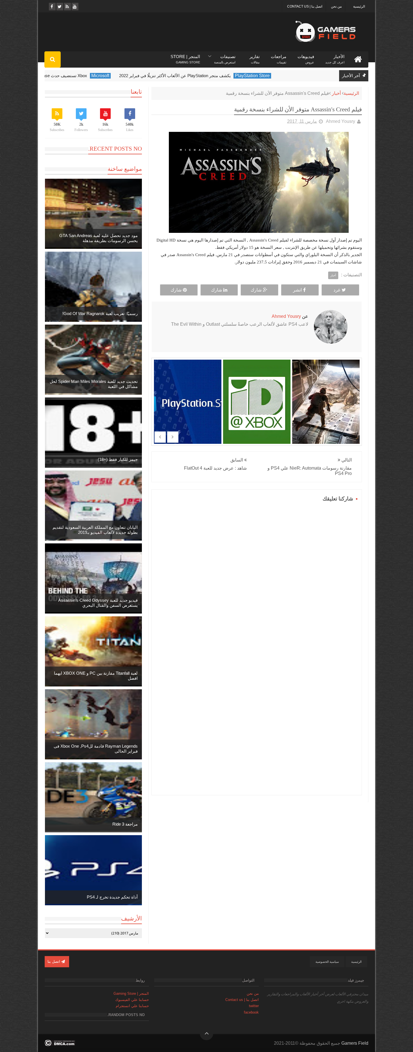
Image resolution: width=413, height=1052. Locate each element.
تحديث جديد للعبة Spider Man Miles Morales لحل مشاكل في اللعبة (94, 384)
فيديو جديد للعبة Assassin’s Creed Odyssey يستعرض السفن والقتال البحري (98, 603)
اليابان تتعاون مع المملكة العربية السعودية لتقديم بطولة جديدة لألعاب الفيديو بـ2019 (95, 530)
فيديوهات (306, 56)
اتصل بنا (54, 961)
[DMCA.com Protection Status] (60, 1044)
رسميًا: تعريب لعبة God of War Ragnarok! (100, 313)
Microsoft (130, 75)
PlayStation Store (282, 75)
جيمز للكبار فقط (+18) (118, 459)
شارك (256, 290)
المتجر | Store (185, 56)
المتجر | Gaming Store (131, 993)
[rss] (67, 6)
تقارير (254, 56)
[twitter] (59, 6)
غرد (336, 290)
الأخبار (334, 56)
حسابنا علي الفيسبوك (132, 1000)
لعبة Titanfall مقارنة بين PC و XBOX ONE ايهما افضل (96, 676)
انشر (297, 290)
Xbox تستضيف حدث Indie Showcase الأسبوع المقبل (70, 75)
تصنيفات (224, 56)
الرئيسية (359, 6)
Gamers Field (354, 1043)
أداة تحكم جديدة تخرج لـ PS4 (112, 897)
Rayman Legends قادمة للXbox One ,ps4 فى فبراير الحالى (96, 749)
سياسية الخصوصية (327, 961)
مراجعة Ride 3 (125, 824)
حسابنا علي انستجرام (132, 1006)
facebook (251, 1012)
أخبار (336, 93)
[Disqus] (256, 574)
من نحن (336, 6)
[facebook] (52, 6)
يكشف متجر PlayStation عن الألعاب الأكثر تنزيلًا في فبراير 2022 (204, 75)
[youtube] (74, 6)
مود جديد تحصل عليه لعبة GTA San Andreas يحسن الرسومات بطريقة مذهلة (98, 238)
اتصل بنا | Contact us (304, 6)
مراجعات (278, 56)
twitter (254, 1006)
